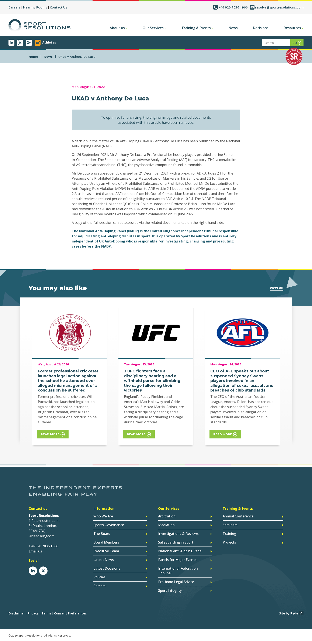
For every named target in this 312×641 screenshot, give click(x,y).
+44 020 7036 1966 (233, 7)
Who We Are (103, 516)
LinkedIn (11, 43)
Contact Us (58, 7)
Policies (99, 577)
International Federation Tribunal (178, 570)
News (233, 27)
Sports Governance (108, 525)
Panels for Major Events (177, 559)
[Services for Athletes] (38, 43)
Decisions (260, 27)
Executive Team (106, 551)
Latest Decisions (106, 568)
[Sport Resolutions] (39, 25)
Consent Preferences (70, 613)
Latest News (103, 559)
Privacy (33, 613)
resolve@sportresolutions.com (279, 7)
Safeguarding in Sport (175, 542)
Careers (14, 7)
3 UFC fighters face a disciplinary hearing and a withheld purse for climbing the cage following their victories (152, 381)
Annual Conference (238, 516)
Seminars (230, 525)
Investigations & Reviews (178, 533)
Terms (46, 613)
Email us (35, 551)
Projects (229, 542)
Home (33, 56)
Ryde (294, 613)
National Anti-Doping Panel (180, 551)
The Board (101, 533)
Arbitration (167, 516)
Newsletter (29, 43)
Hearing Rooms (35, 7)
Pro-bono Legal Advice (176, 581)
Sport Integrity (170, 590)
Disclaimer (16, 613)
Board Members (106, 542)
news (48, 56)
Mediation (166, 525)
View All (276, 288)
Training (229, 533)
